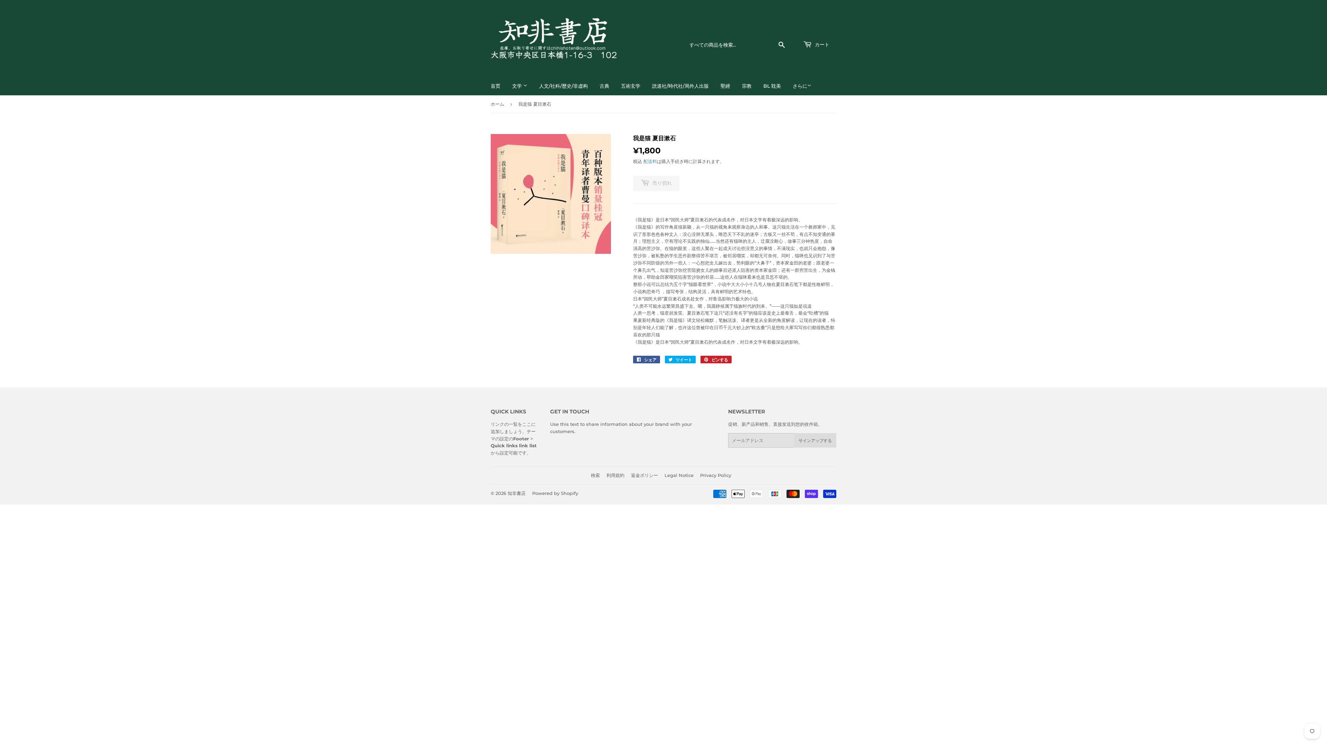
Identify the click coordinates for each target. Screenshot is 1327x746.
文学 (517, 86)
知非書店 (517, 493)
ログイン (773, 28)
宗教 (747, 86)
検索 (595, 475)
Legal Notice (679, 475)
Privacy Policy (715, 475)
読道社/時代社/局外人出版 (680, 86)
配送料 (650, 161)
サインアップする (815, 440)
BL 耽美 (772, 86)
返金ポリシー (644, 475)
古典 (604, 86)
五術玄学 (630, 86)
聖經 (725, 86)
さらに (800, 86)
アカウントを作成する (817, 28)
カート (821, 44)
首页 (495, 86)
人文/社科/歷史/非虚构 (563, 86)
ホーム (497, 104)
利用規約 (615, 475)
